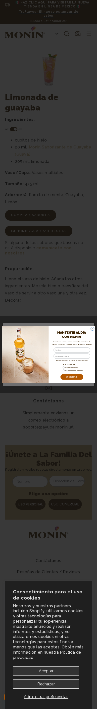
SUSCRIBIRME (71, 377)
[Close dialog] (92, 328)
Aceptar (46, 671)
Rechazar (46, 684)
